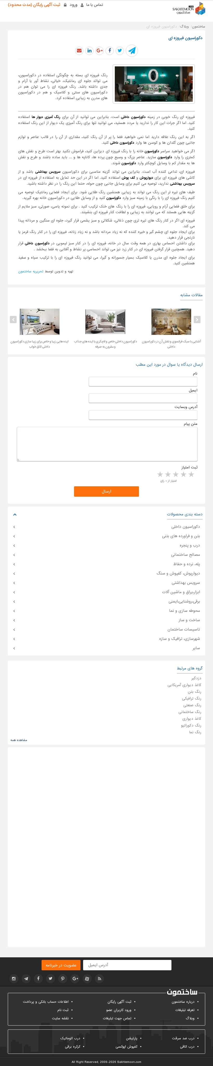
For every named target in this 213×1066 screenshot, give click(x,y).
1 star (191, 475)
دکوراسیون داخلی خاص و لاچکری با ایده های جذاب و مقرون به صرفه (105, 344)
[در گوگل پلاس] (99, 51)
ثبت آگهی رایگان (119, 1001)
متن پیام (190, 424)
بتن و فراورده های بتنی (181, 536)
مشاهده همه (18, 740)
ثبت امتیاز (189, 467)
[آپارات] (87, 978)
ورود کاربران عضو (118, 1010)
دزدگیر (196, 678)
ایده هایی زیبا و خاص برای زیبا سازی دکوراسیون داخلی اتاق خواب (39, 344)
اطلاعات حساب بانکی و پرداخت (46, 1001)
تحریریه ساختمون (30, 271)
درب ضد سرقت (183, 1038)
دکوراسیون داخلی (185, 527)
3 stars (175, 475)
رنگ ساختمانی (189, 712)
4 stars (167, 475)
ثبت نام (63, 1010)
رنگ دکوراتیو (191, 725)
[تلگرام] (26, 978)
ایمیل (193, 390)
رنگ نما (195, 732)
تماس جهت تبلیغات (117, 1018)
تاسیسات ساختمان (184, 629)
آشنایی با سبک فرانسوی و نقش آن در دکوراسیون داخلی (171, 344)
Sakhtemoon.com (129, 1062)
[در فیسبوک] (109, 51)
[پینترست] (62, 978)
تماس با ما (94, 5)
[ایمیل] (79, 51)
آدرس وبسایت (186, 407)
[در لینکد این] (89, 51)
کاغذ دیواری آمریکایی (184, 685)
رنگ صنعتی (192, 705)
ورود (73, 5)
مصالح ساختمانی (185, 555)
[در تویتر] (120, 51)
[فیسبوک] (38, 978)
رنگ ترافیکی (191, 698)
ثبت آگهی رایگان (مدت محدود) (34, 5)
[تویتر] (50, 978)
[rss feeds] (99, 978)
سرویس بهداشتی (186, 583)
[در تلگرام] (132, 51)
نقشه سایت (60, 1018)
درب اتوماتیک (70, 1038)
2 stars (183, 475)
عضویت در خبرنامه (61, 965)
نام (195, 373)
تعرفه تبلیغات (185, 1010)
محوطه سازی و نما (184, 611)
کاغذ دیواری (191, 719)
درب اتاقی (187, 1046)
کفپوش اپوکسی (126, 1046)
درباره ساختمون (183, 1001)
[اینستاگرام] (13, 978)
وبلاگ (190, 1018)
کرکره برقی (72, 1046)
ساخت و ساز (189, 620)
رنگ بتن (194, 692)
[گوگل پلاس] (74, 978)
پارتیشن (131, 1038)
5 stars (160, 475)
